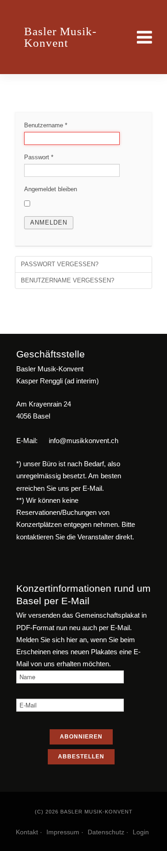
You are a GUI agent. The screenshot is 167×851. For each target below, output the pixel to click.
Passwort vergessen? (59, 264)
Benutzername (45, 125)
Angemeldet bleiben (50, 189)
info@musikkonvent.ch (83, 440)
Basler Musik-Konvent (60, 37)
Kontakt (27, 832)
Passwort (38, 157)
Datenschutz (106, 832)
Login (141, 832)
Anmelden (48, 222)
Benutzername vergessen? (67, 280)
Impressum (62, 832)
